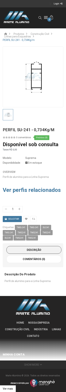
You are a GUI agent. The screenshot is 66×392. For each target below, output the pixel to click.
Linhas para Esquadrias (17, 36)
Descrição (34, 249)
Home (20, 322)
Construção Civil (40, 34)
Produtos (19, 34)
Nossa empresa (39, 322)
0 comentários (23, 137)
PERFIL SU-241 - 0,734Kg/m (19, 40)
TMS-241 (21, 227)
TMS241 (22, 232)
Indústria (41, 329)
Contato (33, 335)
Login (56, 3)
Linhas (56, 329)
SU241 (46, 227)
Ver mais (8, 388)
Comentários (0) (34, 259)
